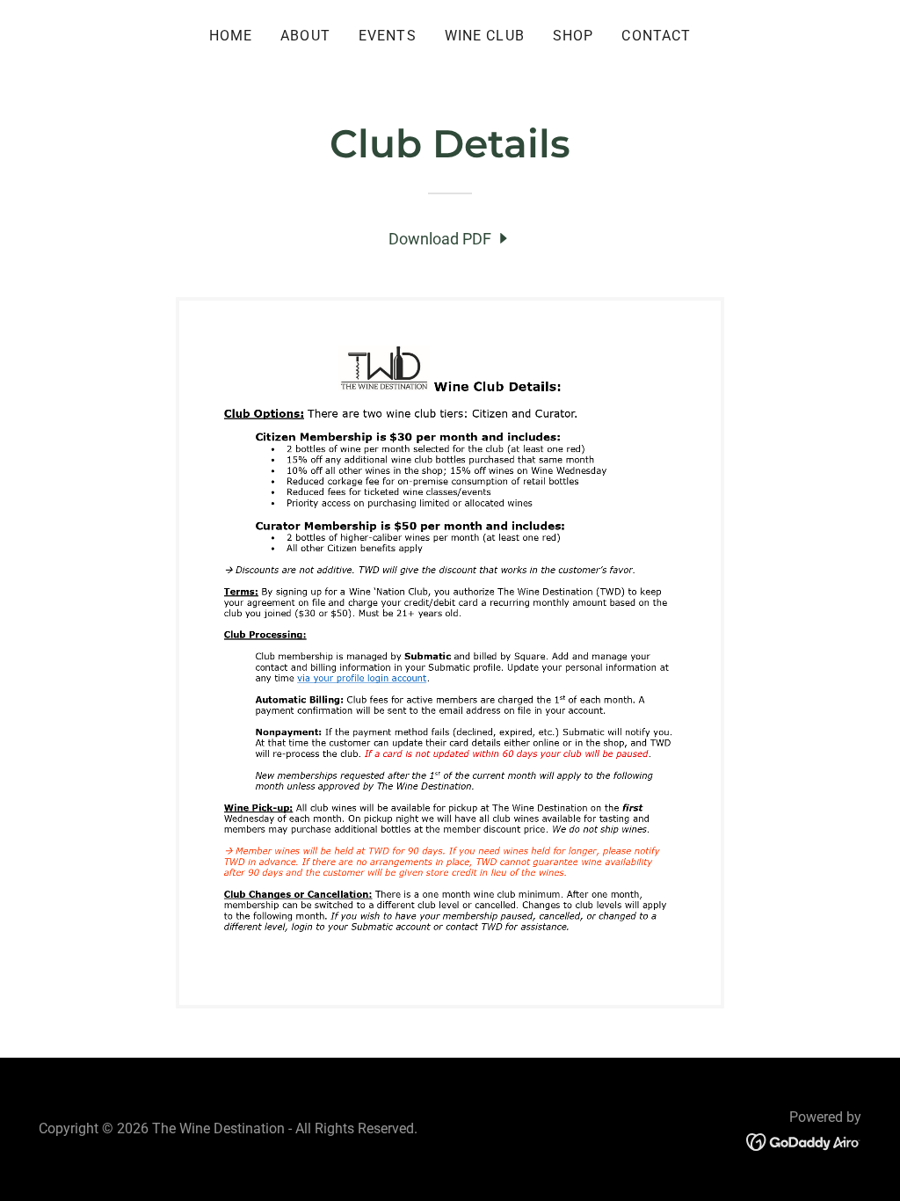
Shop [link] (573, 35)
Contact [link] (656, 35)
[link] (450, 238)
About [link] (305, 35)
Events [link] (388, 35)
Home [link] (231, 35)
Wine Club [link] (485, 35)
